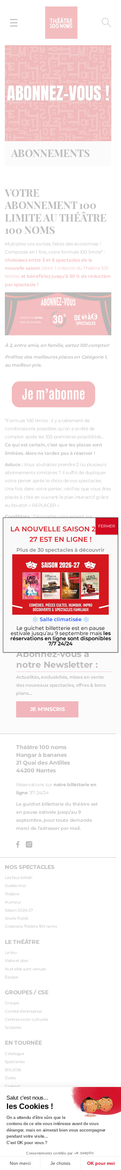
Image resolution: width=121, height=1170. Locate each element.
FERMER (106, 526)
